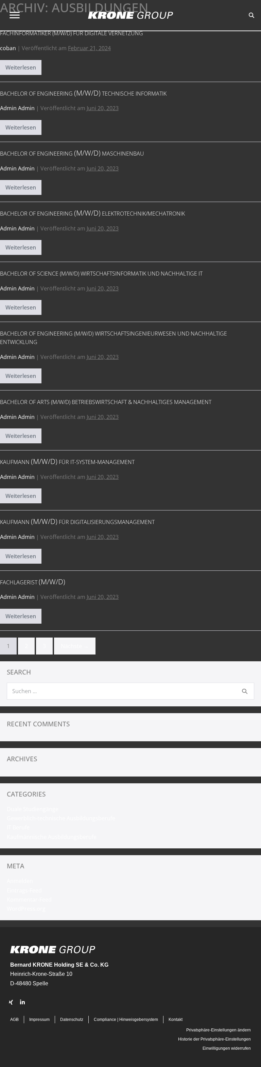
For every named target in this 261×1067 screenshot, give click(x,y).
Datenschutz (71, 1019)
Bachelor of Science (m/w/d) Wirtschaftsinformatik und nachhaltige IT (101, 273)
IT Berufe (18, 827)
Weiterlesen (23, 69)
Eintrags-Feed (24, 890)
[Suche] (245, 691)
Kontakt (175, 1019)
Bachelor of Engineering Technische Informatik (83, 93)
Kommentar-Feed (29, 899)
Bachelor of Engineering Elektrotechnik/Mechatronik (92, 213)
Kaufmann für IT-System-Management (67, 462)
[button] (11, 1002)
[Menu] (14, 15)
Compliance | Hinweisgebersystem (126, 1019)
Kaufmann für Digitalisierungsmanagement (77, 522)
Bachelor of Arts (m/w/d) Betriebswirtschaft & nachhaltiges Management (105, 402)
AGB (14, 1019)
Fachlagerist (32, 582)
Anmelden (20, 881)
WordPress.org (26, 908)
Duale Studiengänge (32, 809)
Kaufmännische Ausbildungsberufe (52, 837)
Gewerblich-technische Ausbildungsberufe (61, 818)
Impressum (39, 1019)
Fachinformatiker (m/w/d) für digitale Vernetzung (71, 33)
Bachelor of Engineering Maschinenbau (72, 153)
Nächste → (75, 646)
